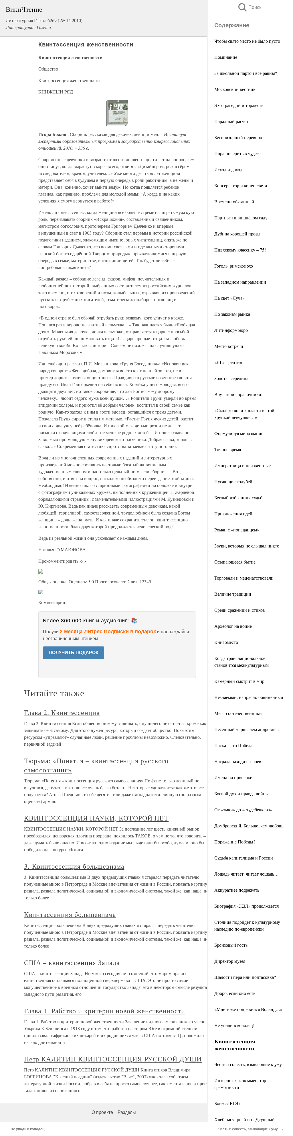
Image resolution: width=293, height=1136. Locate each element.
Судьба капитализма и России (243, 858)
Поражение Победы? (234, 842)
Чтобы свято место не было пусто (247, 41)
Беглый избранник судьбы (240, 497)
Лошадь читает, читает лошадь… (246, 874)
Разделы (127, 1112)
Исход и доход (228, 169)
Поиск (249, 7)
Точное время (227, 449)
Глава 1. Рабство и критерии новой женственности (104, 1010)
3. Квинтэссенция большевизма (74, 866)
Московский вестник (235, 89)
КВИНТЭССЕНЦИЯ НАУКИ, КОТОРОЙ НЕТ (96, 818)
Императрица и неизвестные (242, 465)
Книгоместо (226, 642)
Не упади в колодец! (234, 1025)
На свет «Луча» (229, 298)
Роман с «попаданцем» (236, 530)
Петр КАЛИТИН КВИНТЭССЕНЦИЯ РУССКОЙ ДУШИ (113, 1058)
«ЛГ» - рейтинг (229, 362)
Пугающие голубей (233, 481)
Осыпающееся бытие (235, 562)
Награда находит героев (237, 761)
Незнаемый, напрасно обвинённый (248, 697)
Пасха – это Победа (233, 745)
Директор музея (229, 961)
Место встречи (228, 346)
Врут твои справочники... (239, 394)
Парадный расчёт (231, 121)
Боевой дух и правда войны (241, 793)
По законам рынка (232, 314)
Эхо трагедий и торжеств (239, 105)
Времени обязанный (234, 201)
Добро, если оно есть (234, 993)
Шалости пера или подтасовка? (245, 977)
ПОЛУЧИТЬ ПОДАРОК (73, 652)
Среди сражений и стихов (239, 610)
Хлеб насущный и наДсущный (244, 1119)
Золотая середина (231, 378)
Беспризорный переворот (239, 137)
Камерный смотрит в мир (239, 681)
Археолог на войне (233, 626)
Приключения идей (233, 513)
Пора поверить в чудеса (237, 153)
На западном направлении (240, 282)
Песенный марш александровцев (246, 729)
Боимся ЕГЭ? (227, 1103)
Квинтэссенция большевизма (70, 914)
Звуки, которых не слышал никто (246, 546)
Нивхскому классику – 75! (240, 250)
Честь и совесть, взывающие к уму (248, 1064)
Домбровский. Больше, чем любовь (248, 826)
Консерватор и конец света (240, 185)
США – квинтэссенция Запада (72, 962)
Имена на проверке (233, 777)
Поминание (225, 57)
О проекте (102, 1112)
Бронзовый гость (231, 945)
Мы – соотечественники (238, 713)
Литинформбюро (231, 330)
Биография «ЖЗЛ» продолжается (246, 906)
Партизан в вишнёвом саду (241, 218)
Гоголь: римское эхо (233, 266)
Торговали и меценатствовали (244, 578)
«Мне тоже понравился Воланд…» (248, 1009)
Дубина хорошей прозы (237, 234)
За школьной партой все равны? (245, 73)
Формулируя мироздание (238, 433)
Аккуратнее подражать (236, 890)
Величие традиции (232, 594)
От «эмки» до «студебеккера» (243, 809)
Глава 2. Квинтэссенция (62, 712)
